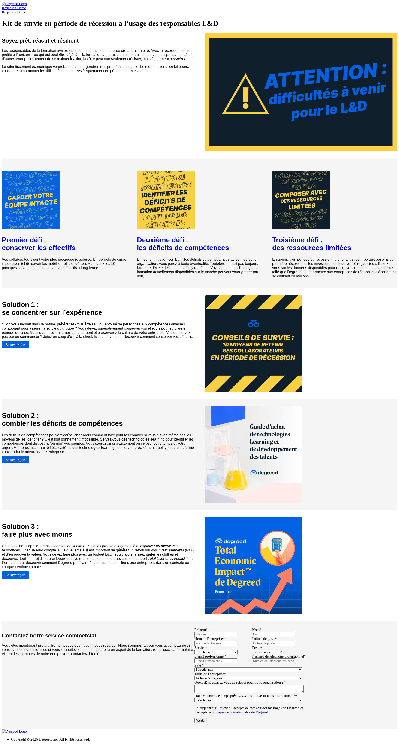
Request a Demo (14, 8)
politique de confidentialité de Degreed (240, 712)
